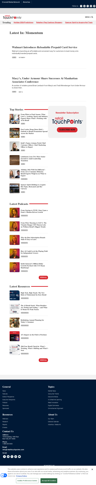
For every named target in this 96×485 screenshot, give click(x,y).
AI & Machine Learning (55, 400)
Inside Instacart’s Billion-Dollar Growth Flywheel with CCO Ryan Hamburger (33, 265)
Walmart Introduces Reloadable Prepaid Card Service (44, 47)
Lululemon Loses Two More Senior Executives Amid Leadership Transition (33, 158)
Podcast (4, 402)
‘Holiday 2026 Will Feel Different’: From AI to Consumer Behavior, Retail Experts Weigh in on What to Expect (33, 172)
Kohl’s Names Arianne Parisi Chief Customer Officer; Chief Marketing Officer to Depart (33, 145)
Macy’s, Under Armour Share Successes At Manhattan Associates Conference (45, 80)
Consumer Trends (53, 394)
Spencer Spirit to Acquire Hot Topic (79, 22)
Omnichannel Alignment (55, 408)
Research (5, 421)
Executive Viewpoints (8, 400)
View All (43, 277)
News (14, 57)
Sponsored (5, 408)
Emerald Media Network (11, 2)
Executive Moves (53, 397)
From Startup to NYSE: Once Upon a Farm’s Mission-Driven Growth (34, 211)
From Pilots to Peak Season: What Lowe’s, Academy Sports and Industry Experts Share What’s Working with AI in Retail (34, 117)
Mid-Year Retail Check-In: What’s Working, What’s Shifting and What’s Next (34, 348)
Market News (52, 391)
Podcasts (24, 215)
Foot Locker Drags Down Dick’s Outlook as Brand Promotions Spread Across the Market (34, 131)
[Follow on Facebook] (81, 6)
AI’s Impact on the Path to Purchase (34, 334)
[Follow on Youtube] (94, 6)
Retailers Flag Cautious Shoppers (49, 22)
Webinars (5, 419)
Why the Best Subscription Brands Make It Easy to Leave (33, 238)
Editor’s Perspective (8, 397)
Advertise (26, 2)
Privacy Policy (21, 476)
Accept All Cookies (49, 481)
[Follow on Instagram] (91, 6)
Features (24, 179)
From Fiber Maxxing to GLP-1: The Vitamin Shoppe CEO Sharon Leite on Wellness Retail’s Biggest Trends (33, 225)
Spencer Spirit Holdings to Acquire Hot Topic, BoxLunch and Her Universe (33, 186)
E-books (4, 427)
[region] (48, 475)
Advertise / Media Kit (54, 424)
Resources (24, 298)
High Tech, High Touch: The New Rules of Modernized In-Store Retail (33, 294)
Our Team (51, 419)
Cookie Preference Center (27, 481)
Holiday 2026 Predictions (23, 22)
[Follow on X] (88, 6)
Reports (4, 424)
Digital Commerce (53, 405)
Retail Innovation (53, 402)
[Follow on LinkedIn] (84, 6)
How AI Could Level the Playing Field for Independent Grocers (34, 252)
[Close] (92, 469)
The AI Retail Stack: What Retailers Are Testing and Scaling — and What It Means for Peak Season (34, 307)
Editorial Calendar (53, 421)
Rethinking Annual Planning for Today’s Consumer (32, 321)
